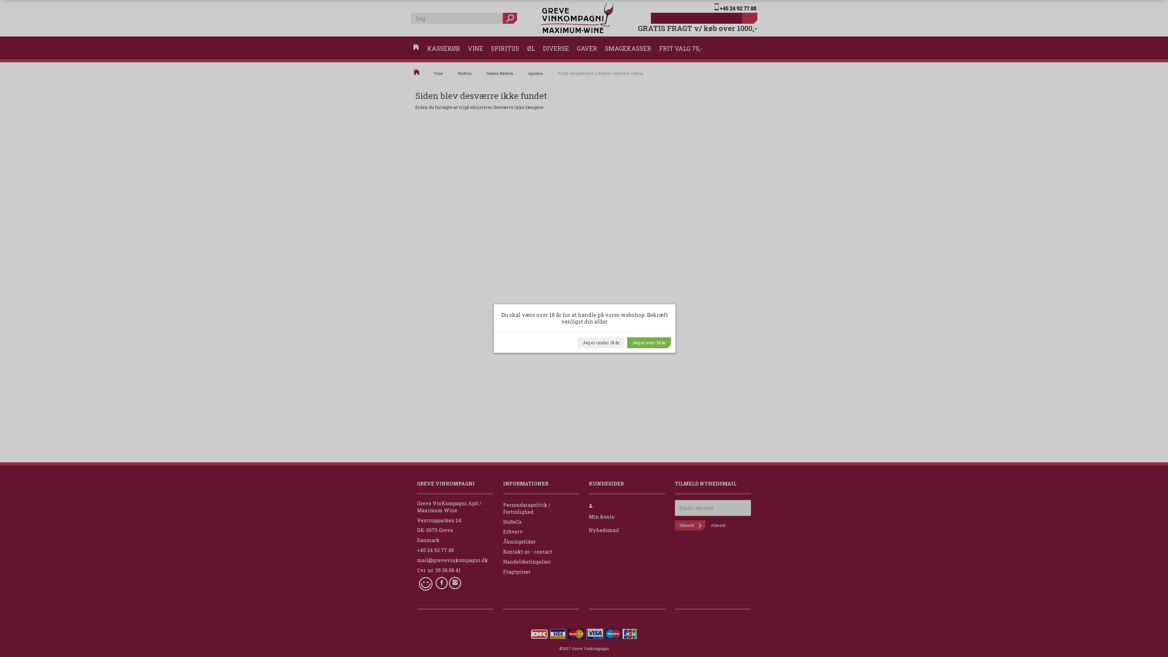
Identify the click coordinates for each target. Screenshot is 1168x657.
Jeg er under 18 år (601, 343)
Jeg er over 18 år (649, 343)
